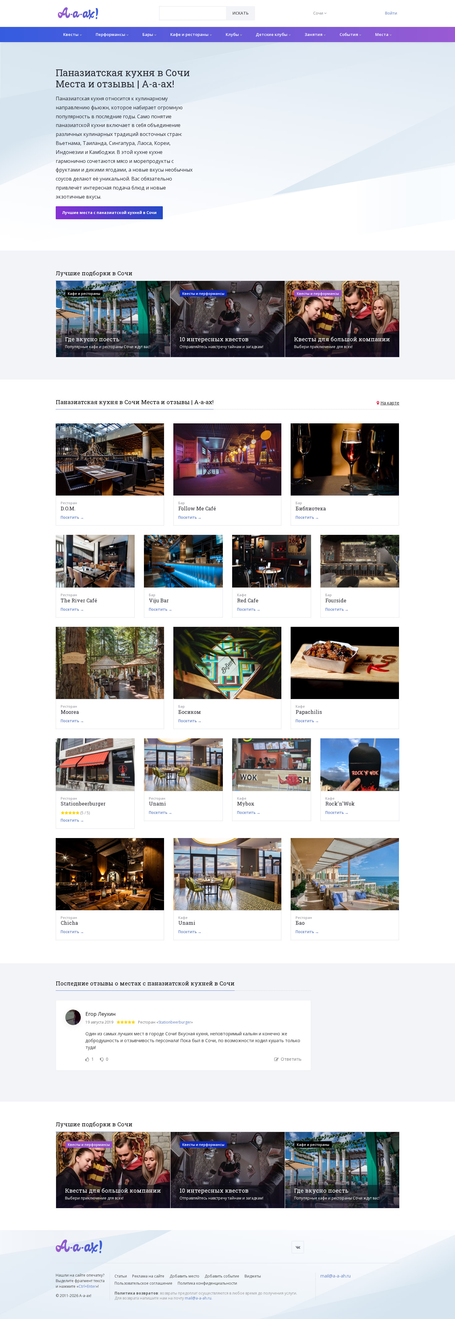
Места (382, 34)
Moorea (70, 712)
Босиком (189, 712)
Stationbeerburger (83, 803)
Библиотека (311, 508)
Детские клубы (272, 34)
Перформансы (111, 34)
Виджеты (253, 1276)
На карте (389, 403)
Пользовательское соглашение (143, 1283)
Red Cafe (247, 600)
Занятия (314, 34)
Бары (148, 34)
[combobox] (192, 13)
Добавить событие (222, 1276)
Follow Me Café (197, 508)
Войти (391, 13)
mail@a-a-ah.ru (198, 1298)
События (349, 34)
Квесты (71, 34)
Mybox (245, 803)
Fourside (335, 600)
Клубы (233, 34)
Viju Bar (159, 600)
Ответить (290, 1059)
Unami (157, 803)
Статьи (121, 1276)
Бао (300, 922)
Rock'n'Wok (340, 803)
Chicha (69, 922)
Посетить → (72, 517)
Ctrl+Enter (87, 1286)
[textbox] (192, 9)
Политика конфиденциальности (207, 1283)
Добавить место (184, 1276)
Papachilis (309, 712)
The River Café (79, 600)
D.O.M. (68, 508)
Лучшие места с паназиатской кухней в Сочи (109, 212)
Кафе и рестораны (190, 34)
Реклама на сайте (148, 1276)
